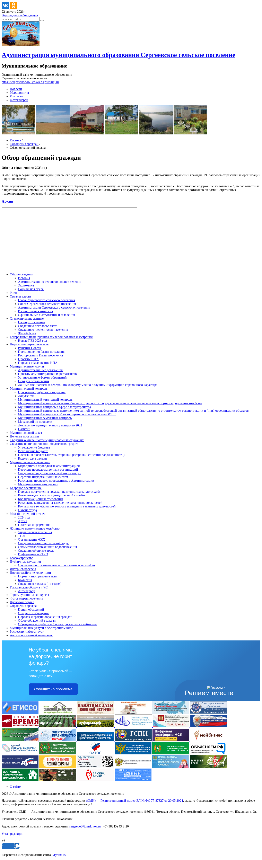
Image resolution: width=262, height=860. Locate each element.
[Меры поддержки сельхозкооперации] (58, 726)
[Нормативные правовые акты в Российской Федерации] (20, 740)
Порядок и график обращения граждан (45, 617)
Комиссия (25, 580)
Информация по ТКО (33, 554)
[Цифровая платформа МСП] (171, 740)
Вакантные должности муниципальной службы (51, 495)
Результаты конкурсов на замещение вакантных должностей (60, 502)
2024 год (24, 517)
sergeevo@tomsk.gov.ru (85, 826)
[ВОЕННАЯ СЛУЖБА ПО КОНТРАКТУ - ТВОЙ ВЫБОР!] (58, 779)
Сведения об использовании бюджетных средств (44, 443)
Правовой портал (22, 602)
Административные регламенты (40, 370)
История (24, 278)
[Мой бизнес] (208, 740)
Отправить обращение (33, 613)
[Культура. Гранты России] (171, 712)
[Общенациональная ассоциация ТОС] (96, 753)
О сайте (15, 786)
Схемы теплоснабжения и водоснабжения (47, 547)
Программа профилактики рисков (42, 392)
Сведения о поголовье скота (37, 326)
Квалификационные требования (40, 499)
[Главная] (21, 45)
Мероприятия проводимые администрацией (49, 466)
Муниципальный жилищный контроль (45, 399)
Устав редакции (13, 833)
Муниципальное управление (30, 462)
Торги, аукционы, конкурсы (29, 594)
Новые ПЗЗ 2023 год (32, 340)
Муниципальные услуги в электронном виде (41, 628)
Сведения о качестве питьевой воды (43, 543)
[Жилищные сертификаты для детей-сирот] (20, 779)
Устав (14, 292)
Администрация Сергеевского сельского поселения (54, 307)
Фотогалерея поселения (26, 598)
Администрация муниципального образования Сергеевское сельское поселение (118, 55)
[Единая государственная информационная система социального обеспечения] (20, 712)
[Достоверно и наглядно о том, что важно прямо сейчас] (208, 753)
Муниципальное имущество (38, 484)
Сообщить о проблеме (53, 689)
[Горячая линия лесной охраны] (58, 766)
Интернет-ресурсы (23, 569)
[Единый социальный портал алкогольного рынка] (20, 753)
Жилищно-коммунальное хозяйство (35, 528)
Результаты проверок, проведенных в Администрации (56, 480)
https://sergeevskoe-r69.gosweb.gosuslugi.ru (30, 82)
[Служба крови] (96, 779)
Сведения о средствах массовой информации (49, 473)
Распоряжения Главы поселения (40, 355)
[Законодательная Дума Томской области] (20, 766)
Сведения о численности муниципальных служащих (47, 440)
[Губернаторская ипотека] (58, 712)
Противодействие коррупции (30, 572)
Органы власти (20, 296)
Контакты (17, 96)
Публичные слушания (25, 561)
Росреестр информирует (27, 631)
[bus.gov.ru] (171, 726)
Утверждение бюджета (34, 447)
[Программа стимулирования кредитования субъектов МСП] (96, 740)
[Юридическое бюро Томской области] (171, 753)
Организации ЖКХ (31, 539)
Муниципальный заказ (26, 432)
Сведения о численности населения (43, 329)
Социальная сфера (31, 289)
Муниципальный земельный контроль (45, 418)
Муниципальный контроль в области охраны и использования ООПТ (67, 414)
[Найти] (42, 20)
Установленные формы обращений (42, 377)
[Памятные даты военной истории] (96, 712)
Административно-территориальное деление (49, 281)
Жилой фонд (27, 333)
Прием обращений (31, 609)
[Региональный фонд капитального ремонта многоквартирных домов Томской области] (134, 726)
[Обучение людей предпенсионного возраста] (133, 712)
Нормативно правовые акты (29, 344)
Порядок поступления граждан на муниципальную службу (59, 491)
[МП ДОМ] (96, 766)
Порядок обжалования (33, 381)
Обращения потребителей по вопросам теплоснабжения (57, 624)
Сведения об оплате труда (36, 550)
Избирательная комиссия (35, 311)
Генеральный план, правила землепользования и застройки (51, 337)
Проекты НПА (28, 359)
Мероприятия (19, 92)
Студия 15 (59, 855)
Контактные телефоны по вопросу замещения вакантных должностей (67, 506)
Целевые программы (24, 436)
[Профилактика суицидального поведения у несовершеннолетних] (171, 766)
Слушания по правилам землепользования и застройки (56, 565)
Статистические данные (27, 318)
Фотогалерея (19, 100)
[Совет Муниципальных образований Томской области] (208, 712)
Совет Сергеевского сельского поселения (47, 303)
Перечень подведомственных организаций (48, 469)
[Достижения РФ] (133, 779)
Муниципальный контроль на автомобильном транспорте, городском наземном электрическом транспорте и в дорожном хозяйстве (110, 403)
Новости (16, 89)
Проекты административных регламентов (47, 373)
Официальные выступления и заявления (46, 315)
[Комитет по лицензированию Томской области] (58, 753)
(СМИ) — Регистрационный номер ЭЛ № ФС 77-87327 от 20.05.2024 (134, 800)
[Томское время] (20, 726)
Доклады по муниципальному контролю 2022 (50, 425)
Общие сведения (21, 274)
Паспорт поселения (31, 322)
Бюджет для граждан (32, 458)
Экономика (26, 285)
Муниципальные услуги (27, 366)
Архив (7, 201)
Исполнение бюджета (33, 451)
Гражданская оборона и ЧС (29, 587)
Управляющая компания (35, 532)
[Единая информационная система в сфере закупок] (133, 766)
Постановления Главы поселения (41, 351)
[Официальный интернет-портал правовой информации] (133, 740)
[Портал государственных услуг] (58, 740)
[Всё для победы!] (208, 766)
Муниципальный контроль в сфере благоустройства (54, 407)
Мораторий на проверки (35, 421)
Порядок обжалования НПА (38, 362)
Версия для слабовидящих (20, 15)
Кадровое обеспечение (26, 488)
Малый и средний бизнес (27, 513)
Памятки (24, 429)
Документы (26, 396)
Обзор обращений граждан (37, 620)
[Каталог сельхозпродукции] (96, 726)
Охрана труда (27, 510)
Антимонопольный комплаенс (31, 635)
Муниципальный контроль (28, 388)
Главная (15, 140)
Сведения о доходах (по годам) (39, 583)
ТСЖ (21, 536)
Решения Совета (29, 348)
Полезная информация (34, 524)
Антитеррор (26, 591)
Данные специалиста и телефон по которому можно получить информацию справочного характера (87, 385)
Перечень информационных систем (43, 477)
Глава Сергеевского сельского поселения (46, 300)
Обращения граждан (24, 144)
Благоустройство (21, 558)
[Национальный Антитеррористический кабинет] (208, 726)
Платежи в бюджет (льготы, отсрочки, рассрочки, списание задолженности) (71, 454)
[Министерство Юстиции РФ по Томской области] (133, 753)
